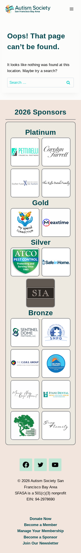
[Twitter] (40, 464)
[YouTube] (55, 464)
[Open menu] (71, 8)
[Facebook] (26, 464)
